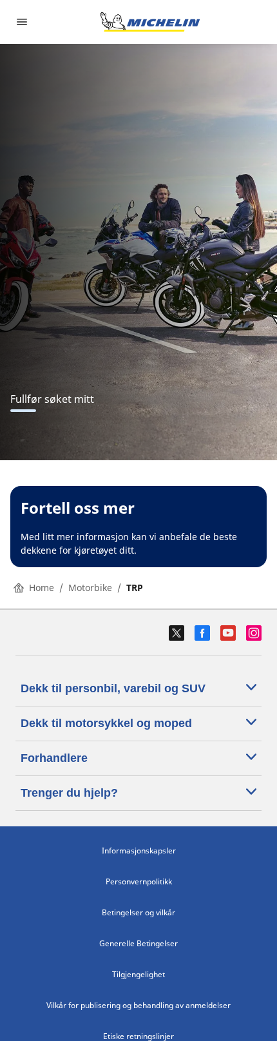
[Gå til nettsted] (150, 22)
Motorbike (90, 587)
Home (41, 587)
